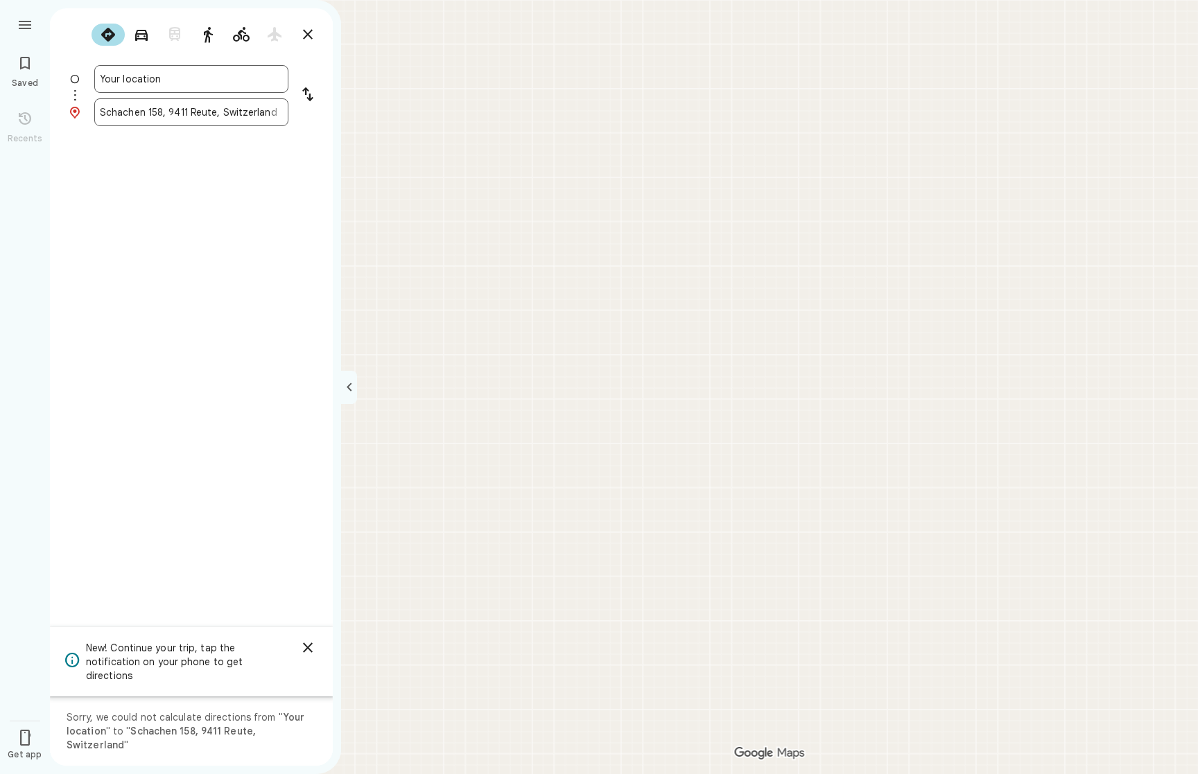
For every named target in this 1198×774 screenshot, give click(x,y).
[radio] (108, 35)
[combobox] (191, 79)
